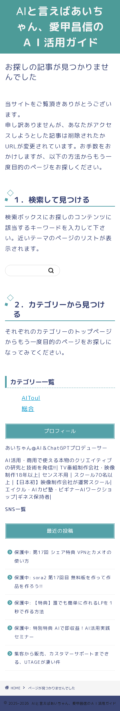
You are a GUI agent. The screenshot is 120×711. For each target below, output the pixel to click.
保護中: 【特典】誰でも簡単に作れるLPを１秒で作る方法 (64, 607)
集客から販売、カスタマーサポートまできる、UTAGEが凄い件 (61, 657)
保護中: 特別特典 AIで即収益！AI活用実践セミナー (62, 632)
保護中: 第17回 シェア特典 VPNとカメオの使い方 (63, 556)
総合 (28, 409)
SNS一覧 (15, 509)
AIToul (31, 398)
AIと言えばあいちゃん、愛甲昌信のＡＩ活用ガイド (60, 26)
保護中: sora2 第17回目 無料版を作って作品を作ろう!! (62, 581)
